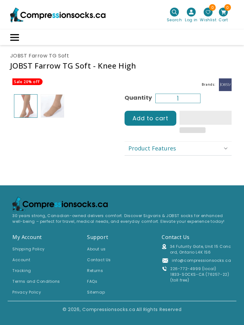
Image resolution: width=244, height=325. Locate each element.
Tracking (21, 270)
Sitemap (96, 292)
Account (21, 259)
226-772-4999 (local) (193, 268)
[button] (206, 118)
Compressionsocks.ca (108, 309)
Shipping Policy (28, 249)
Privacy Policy (26, 292)
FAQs (92, 281)
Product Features (152, 148)
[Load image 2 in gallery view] (52, 106)
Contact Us (99, 259)
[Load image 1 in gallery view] (25, 106)
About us (96, 249)
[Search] (174, 12)
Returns (95, 270)
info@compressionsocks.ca (201, 260)
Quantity (138, 98)
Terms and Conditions (36, 281)
